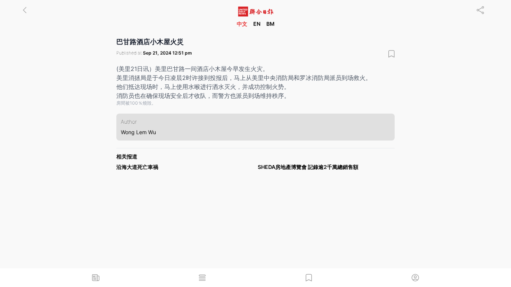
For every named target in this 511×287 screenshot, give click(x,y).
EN (256, 24)
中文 (242, 24)
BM (270, 24)
